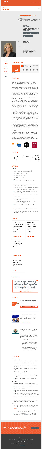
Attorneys (13, 439)
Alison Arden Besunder (18, 73)
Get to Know (5, 61)
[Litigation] (23, 156)
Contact (23, 439)
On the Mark (13, 73)
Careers (31, 439)
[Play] (21, 306)
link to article (19, 411)
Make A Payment (27, 439)
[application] (29, 307)
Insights (5, 71)
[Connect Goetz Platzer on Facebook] (23, 441)
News (10, 439)
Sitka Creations (22, 445)
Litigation (27, 156)
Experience (5, 63)
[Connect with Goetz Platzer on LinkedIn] (31, 2)
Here (24, 336)
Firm (16, 439)
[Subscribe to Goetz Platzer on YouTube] (36, 2)
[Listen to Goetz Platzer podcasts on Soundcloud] (34, 2)
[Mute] (33, 306)
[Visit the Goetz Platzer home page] (11, 8)
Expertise (5, 66)
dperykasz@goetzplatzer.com (27, 30)
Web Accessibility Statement (27, 443)
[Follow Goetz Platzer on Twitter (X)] (33, 2)
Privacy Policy (20, 443)
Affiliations (5, 68)
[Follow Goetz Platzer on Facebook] (37, 2)
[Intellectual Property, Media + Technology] (32, 157)
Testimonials (6, 74)
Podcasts (5, 76)
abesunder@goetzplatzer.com (27, 26)
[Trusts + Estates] (14, 158)
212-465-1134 (34, 29)
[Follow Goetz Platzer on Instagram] (39, 2)
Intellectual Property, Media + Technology (37, 157)
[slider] (36, 306)
